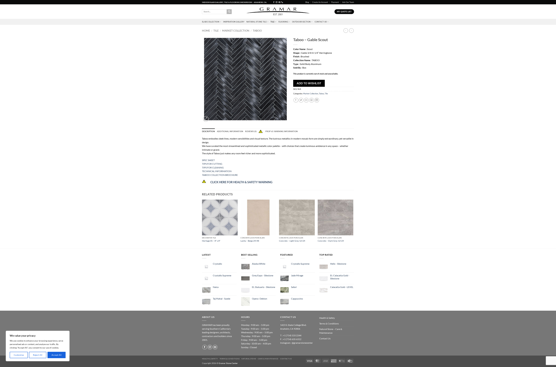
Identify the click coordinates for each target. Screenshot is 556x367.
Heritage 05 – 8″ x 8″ (211, 241)
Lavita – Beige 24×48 (249, 241)
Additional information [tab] (230, 131)
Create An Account (320, 2)
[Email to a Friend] (306, 100)
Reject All (37, 355)
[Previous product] (351, 30)
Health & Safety (327, 317)
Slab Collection (210, 22)
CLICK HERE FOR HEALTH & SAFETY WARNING (241, 182)
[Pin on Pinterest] (311, 100)
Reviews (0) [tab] (251, 131)
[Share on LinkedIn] (316, 100)
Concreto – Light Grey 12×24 (292, 241)
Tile (272, 22)
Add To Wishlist (309, 83)
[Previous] (202, 223)
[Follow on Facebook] (274, 2)
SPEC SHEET (208, 160)
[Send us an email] (279, 2)
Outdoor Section (301, 22)
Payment (335, 2)
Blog (307, 2)
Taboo (257, 30)
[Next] (353, 223)
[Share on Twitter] (301, 100)
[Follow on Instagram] (276, 2)
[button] (206, 119)
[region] (38, 346)
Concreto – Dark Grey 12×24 (331, 241)
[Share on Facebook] (295, 100)
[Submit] (229, 11)
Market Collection (235, 30)
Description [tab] (208, 131)
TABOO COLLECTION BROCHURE (220, 175)
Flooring (283, 22)
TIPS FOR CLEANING (213, 167)
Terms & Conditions (329, 323)
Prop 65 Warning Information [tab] (281, 131)
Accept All (57, 355)
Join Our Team (348, 2)
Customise (19, 355)
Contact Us (321, 22)
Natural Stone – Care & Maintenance (330, 331)
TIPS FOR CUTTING (212, 163)
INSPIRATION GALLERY (233, 22)
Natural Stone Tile (256, 22)
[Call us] (282, 2)
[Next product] (345, 30)
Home (206, 30)
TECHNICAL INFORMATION (217, 171)
